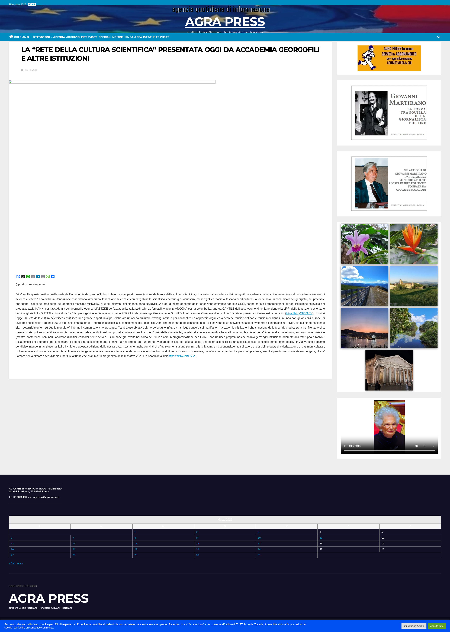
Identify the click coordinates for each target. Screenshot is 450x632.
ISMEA (129, 37)
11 (321, 537)
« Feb (12, 563)
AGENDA (59, 37)
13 (12, 543)
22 (135, 549)
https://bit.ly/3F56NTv (299, 313)
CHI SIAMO (22, 37)
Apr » (20, 563)
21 (74, 549)
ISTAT (147, 37)
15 (135, 543)
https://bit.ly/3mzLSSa (181, 356)
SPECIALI (105, 37)
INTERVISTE (89, 37)
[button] (438, 37)
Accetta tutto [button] (436, 626)
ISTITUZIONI (42, 37)
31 (259, 555)
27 (12, 555)
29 (135, 555)
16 (197, 543)
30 (197, 555)
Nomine (118, 37)
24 (259, 549)
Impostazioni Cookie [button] (414, 626)
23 (197, 549)
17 (259, 543)
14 (74, 543)
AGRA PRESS (225, 21)
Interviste (161, 37)
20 (12, 549)
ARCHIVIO (73, 37)
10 (259, 537)
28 (74, 555)
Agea (138, 37)
